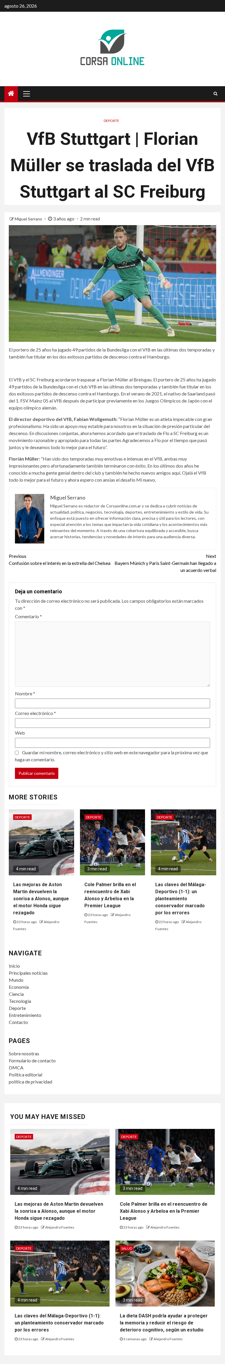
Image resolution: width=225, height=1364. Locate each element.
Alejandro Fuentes (59, 1227)
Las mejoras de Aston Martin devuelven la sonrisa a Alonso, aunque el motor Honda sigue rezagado (41, 898)
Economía (19, 987)
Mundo (16, 980)
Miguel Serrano (29, 218)
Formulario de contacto (32, 1060)
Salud (126, 1248)
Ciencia (16, 994)
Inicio (14, 966)
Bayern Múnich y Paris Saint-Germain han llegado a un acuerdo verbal (165, 563)
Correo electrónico (35, 713)
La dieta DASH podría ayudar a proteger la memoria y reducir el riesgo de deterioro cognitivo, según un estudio (164, 1323)
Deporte (111, 120)
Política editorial (25, 1074)
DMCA (16, 1067)
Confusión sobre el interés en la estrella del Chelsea (59, 559)
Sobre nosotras (24, 1053)
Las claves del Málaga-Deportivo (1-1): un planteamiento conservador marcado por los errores (180, 898)
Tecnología (20, 1001)
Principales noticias (28, 973)
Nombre (25, 693)
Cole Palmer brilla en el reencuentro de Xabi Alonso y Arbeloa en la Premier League (163, 1211)
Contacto (18, 1022)
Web (20, 732)
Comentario (28, 616)
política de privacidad (30, 1081)
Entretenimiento (25, 1015)
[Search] (215, 93)
